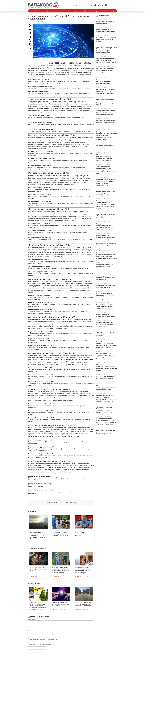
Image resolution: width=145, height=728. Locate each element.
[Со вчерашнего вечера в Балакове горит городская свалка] (110, 283)
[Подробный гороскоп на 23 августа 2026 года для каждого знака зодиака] (110, 35)
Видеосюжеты (98, 11)
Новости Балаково (35, 11)
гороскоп (31, 496)
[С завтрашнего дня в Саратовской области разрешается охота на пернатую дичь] (110, 212)
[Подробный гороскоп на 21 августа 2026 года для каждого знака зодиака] (110, 302)
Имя (29, 630)
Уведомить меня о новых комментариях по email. (44, 639)
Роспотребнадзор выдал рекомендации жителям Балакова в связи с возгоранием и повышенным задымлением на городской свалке (37, 534)
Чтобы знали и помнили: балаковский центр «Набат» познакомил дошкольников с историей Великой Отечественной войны (105, 169)
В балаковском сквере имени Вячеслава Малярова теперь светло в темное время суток (83, 604)
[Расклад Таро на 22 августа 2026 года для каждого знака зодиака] (110, 233)
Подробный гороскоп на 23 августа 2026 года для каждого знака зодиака (106, 39)
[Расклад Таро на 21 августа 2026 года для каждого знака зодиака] (110, 312)
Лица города (111, 11)
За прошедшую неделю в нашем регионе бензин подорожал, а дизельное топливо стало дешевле (106, 378)
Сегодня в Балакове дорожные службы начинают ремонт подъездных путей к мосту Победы (106, 60)
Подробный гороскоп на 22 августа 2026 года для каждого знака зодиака (106, 245)
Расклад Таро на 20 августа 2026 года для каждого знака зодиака (37, 569)
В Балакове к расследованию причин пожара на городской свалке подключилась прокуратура (106, 70)
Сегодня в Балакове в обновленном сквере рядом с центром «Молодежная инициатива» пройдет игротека (38, 605)
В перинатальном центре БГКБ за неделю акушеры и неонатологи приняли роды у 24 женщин (105, 192)
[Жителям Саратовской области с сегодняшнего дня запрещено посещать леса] (110, 320)
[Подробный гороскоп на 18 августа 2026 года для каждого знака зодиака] (61, 594)
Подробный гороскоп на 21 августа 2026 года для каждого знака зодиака (106, 306)
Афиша (63, 11)
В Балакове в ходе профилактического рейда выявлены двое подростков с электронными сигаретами (60, 533)
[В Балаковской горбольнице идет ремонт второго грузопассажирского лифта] (110, 428)
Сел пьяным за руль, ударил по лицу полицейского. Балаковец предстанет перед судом (105, 147)
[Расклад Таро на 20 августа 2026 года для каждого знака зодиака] (38, 558)
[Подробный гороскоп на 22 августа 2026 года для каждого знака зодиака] (110, 241)
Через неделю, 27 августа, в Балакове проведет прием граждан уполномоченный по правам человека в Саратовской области (83, 571)
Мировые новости (51, 11)
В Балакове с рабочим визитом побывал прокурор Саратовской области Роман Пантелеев (84, 533)
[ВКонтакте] (30, 29)
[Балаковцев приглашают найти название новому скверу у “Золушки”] (110, 262)
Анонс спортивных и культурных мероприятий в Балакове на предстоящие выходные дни (105, 112)
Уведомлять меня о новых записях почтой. (42, 644)
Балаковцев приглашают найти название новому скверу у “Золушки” (105, 266)
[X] (30, 40)
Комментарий (32, 619)
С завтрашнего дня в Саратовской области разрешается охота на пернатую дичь (106, 215)
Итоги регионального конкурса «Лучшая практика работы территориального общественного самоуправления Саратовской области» (106, 204)
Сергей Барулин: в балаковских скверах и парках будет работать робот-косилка (105, 333)
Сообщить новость (77, 5)
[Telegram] (30, 37)
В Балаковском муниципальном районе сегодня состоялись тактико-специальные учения (105, 91)
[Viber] (30, 44)
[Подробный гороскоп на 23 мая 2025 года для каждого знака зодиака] (43, 21)
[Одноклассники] (30, 33)
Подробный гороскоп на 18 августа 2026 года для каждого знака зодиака (61, 604)
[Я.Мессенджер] (30, 25)
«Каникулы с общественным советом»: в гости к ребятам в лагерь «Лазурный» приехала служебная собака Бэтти (60, 570)
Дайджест (87, 11)
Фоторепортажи (74, 11)
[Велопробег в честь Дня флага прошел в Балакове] (110, 19)
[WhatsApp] (30, 48)
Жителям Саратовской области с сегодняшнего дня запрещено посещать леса (105, 324)
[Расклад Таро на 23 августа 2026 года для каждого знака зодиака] (110, 27)
